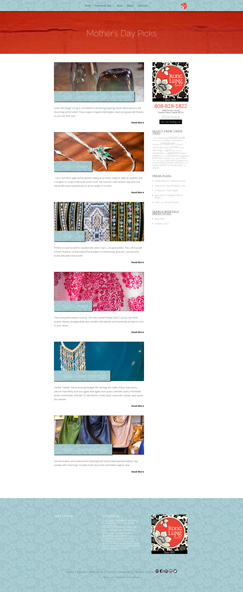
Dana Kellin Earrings (83, 376)
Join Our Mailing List (171, 121)
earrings (157, 150)
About (120, 5)
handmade (157, 153)
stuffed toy (178, 162)
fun (164, 151)
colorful (174, 147)
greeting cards (177, 151)
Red (184, 158)
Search (130, 5)
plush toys (157, 158)
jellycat (183, 153)
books (154, 141)
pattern (184, 155)
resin (154, 161)
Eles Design (74, 166)
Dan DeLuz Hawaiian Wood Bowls (168, 196)
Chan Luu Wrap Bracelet (167, 202)
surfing (186, 163)
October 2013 (161, 223)
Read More (137, 122)
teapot (155, 165)
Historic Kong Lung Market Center (130, 571)
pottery (166, 158)
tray (184, 165)
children (167, 143)
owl (179, 155)
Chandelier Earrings (126, 523)
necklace (172, 155)
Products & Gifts (103, 5)
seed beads (170, 160)
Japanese (174, 153)
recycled (178, 158)
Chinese (179, 144)
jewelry (156, 155)
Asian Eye (163, 137)
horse (165, 153)
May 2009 (160, 218)
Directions (143, 5)
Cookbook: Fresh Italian (166, 190)
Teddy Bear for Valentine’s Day (170, 180)
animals (155, 138)
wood (155, 167)
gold (169, 150)
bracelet (159, 141)
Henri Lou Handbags (84, 450)
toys (180, 165)
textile (162, 165)
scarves (162, 161)
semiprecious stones (122, 543)
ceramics (166, 140)
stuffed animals (166, 162)
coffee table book (160, 147)
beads (173, 137)
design (182, 148)
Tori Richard (74, 306)
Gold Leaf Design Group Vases (95, 97)
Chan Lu (71, 236)
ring (157, 161)
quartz (173, 158)
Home (88, 5)
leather (163, 156)
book (181, 137)
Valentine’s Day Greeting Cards (170, 185)
